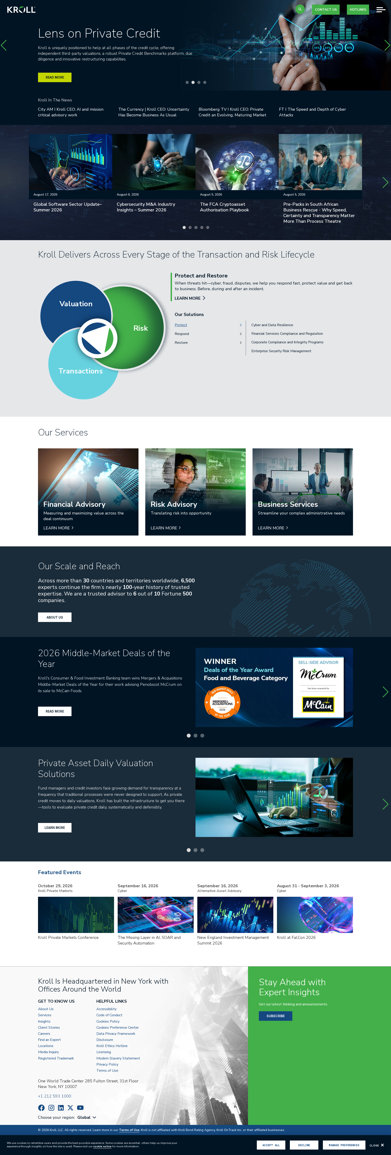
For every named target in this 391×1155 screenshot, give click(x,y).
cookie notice (102, 1146)
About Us (55, 617)
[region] (195, 1145)
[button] (300, 9)
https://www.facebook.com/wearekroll (41, 1108)
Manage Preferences (344, 1145)
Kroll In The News (55, 100)
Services (44, 1015)
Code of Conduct (109, 1015)
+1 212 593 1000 (54, 1096)
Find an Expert (49, 1040)
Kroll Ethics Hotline (112, 1046)
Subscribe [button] (276, 1016)
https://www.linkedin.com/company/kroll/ (61, 1108)
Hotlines (358, 9)
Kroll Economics (264, 351)
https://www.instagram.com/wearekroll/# (51, 1108)
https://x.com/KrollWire (70, 1107)
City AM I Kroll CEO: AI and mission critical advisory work (70, 112)
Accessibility (106, 1009)
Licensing (103, 1052)
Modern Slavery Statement (118, 1058)
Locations (45, 1046)
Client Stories (49, 1028)
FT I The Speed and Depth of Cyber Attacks (312, 112)
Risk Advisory (262, 342)
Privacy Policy (107, 1064)
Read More (55, 711)
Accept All (271, 1145)
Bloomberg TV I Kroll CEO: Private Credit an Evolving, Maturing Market (232, 112)
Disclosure (104, 1040)
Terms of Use (107, 1071)
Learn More (55, 828)
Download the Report (62, 79)
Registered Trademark (56, 1058)
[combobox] (87, 1117)
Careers (44, 1034)
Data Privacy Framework (115, 1034)
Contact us (326, 9)
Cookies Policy (107, 1021)
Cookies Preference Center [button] (117, 1028)
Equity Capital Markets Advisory (277, 333)
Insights (44, 1021)
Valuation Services (266, 325)
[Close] (382, 1145)
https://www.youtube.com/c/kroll (80, 1107)
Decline (304, 1145)
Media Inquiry (48, 1052)
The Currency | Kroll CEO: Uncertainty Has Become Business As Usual (153, 112)
